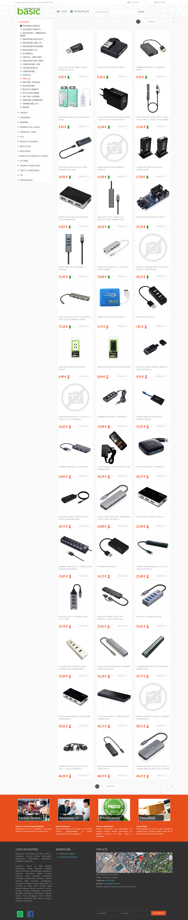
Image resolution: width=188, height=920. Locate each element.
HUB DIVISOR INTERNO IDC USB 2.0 (150, 217)
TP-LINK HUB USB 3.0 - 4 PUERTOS (150, 467)
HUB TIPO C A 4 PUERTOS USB (148, 616)
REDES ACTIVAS (25, 146)
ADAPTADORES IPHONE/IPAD (33, 46)
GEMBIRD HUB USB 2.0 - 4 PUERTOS (111, 417)
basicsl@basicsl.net (111, 883)
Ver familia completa (31, 26)
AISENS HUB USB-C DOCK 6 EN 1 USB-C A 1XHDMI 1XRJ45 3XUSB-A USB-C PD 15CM (152, 767)
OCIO (22, 136)
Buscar (141, 11)
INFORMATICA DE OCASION (30, 127)
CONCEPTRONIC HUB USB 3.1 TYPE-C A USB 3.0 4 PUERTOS (152, 567)
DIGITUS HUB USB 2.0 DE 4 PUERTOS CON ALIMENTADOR (73, 218)
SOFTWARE (24, 161)
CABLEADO (24, 112)
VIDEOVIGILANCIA (26, 180)
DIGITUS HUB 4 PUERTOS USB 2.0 (111, 67)
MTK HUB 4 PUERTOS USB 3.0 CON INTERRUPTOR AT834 (73, 168)
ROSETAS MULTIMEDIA (31, 93)
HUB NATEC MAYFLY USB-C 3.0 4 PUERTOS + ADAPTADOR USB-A (110, 617)
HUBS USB (26, 78)
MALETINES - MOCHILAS (31, 82)
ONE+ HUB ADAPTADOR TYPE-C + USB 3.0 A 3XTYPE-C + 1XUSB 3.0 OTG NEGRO (152, 118)
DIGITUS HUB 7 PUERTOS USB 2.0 (149, 516)
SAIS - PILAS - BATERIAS (31, 96)
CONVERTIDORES (29, 71)
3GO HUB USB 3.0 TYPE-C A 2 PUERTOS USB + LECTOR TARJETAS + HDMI (74, 318)
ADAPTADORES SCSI (30, 50)
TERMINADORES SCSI (30, 103)
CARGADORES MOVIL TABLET (33, 60)
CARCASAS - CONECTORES (32, 57)
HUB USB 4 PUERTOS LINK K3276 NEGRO (113, 367)
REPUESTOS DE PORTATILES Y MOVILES (34, 156)
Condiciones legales (66, 853)
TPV (21, 175)
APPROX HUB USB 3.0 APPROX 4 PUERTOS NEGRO (149, 418)
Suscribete (158, 913)
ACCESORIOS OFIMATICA (32, 29)
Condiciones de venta (67, 857)
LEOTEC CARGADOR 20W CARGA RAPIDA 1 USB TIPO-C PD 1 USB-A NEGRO (114, 118)
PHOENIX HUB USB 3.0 (106, 566)
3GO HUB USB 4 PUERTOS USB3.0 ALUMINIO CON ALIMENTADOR (72, 667)
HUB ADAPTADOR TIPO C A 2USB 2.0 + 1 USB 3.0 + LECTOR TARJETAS (75, 418)
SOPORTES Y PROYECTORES (30, 165)
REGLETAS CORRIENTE (31, 89)
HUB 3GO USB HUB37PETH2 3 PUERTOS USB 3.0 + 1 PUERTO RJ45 (152, 268)
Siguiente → (152, 21)
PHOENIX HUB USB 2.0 (145, 317)
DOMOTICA (27, 75)
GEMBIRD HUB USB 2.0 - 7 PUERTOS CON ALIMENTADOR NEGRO (75, 567)
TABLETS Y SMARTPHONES (29, 170)
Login (63, 11)
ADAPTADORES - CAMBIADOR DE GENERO (33, 34)
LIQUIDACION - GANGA (28, 132)
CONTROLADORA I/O (30, 68)
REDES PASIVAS (25, 151)
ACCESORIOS (24, 22)
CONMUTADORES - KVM (31, 64)
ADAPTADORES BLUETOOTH (33, 39)
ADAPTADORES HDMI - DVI (32, 42)
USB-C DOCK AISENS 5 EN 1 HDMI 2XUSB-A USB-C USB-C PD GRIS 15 (114, 517)
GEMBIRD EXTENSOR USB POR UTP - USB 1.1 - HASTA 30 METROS (73, 767)
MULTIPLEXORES (29, 85)
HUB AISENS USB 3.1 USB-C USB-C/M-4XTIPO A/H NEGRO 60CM (74, 517)
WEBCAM (26, 107)
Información (81, 11)
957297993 (134, 2)
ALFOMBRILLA (28, 53)
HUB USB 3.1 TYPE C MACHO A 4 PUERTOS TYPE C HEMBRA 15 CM (110, 218)
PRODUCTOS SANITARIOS (29, 141)
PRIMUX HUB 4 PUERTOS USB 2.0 (110, 317)
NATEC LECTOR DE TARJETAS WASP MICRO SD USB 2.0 (73, 68)
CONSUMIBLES (25, 117)
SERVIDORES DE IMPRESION (33, 100)
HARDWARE (24, 122)
